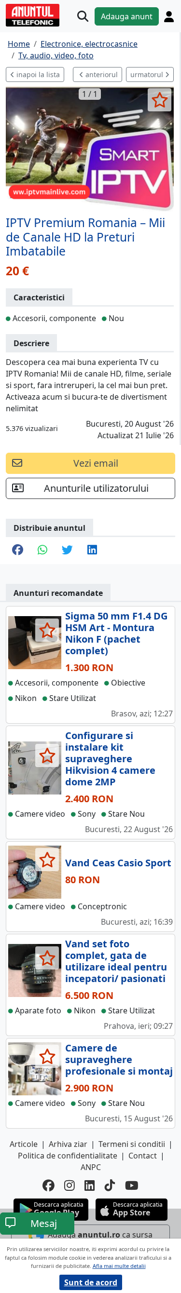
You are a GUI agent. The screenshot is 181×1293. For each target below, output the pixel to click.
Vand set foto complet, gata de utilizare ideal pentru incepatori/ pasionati (116, 961)
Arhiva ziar (68, 1144)
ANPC (91, 1167)
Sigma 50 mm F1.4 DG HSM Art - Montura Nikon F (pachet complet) (116, 633)
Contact (142, 1155)
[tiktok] (110, 1186)
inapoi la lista (37, 74)
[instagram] (69, 1186)
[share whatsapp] (42, 550)
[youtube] (132, 1186)
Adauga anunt (127, 16)
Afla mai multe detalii (119, 1265)
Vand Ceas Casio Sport (118, 862)
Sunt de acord (90, 1282)
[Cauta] (83, 16)
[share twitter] (67, 550)
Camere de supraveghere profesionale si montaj (119, 1059)
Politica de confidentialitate (67, 1155)
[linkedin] (89, 1186)
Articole (24, 1144)
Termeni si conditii (131, 1144)
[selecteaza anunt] (159, 99)
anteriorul (101, 74)
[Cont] (169, 16)
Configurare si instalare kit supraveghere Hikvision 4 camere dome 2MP (110, 758)
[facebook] (48, 1186)
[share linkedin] (92, 550)
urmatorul (147, 74)
